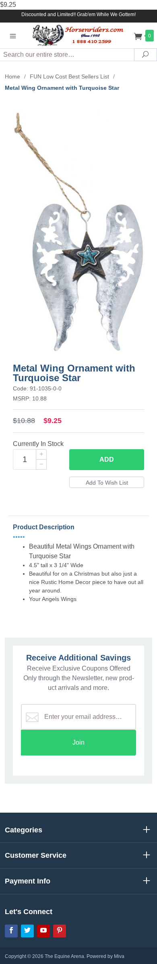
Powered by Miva (105, 956)
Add (106, 459)
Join (78, 742)
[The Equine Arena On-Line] (78, 35)
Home (12, 76)
